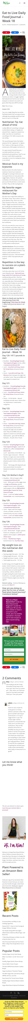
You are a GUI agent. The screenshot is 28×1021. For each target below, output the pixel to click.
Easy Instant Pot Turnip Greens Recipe (12, 978)
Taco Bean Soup (19, 540)
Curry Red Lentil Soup (14, 367)
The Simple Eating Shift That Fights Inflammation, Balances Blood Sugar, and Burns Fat (13, 932)
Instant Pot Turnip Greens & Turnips (15, 275)
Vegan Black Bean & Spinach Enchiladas (13, 985)
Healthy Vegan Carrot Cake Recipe (11, 954)
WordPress (14, 997)
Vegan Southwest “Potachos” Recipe (12, 971)
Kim (5, 24)
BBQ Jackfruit (21, 488)
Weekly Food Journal (12, 24)
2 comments (22, 24)
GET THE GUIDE (14, 659)
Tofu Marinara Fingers (14, 538)
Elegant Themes (13, 995)
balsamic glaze (8, 490)
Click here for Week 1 (13, 303)
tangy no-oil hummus (11, 484)
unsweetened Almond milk (12, 365)
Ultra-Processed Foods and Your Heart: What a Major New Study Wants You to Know (13, 943)
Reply (22, 697)
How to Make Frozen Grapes (10, 964)
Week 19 (12, 585)
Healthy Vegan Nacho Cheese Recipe (12, 961)
